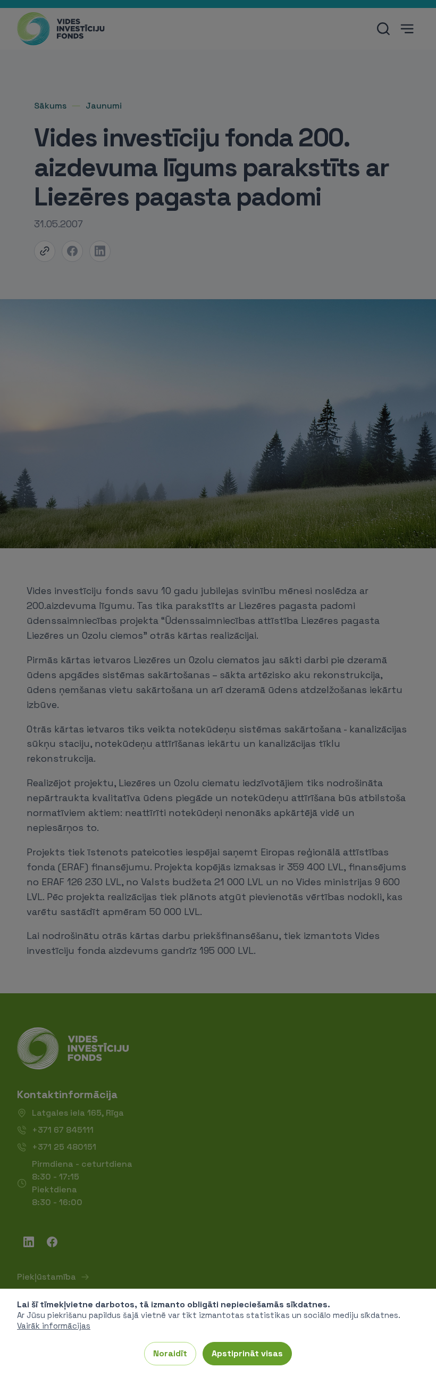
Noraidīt (170, 1353)
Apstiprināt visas (247, 1353)
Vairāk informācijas (53, 1326)
